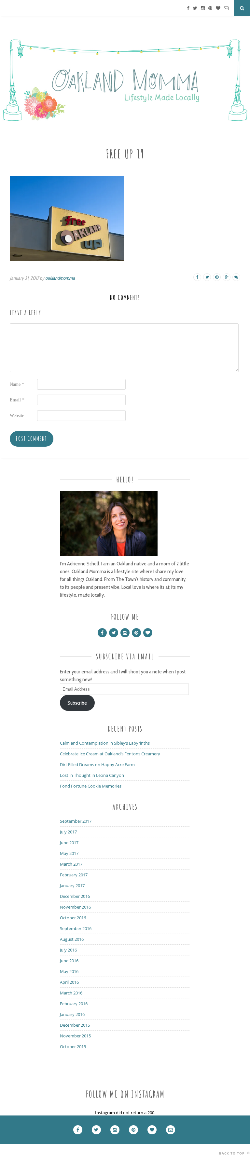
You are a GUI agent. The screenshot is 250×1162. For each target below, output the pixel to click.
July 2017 (68, 832)
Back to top (232, 1153)
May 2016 (69, 971)
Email (17, 400)
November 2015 (75, 1036)
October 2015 (73, 1046)
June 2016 (69, 961)
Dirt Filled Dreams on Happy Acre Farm (97, 764)
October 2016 (73, 918)
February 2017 (74, 875)
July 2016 (68, 950)
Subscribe (77, 703)
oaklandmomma (60, 278)
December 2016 (75, 896)
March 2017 (71, 864)
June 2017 (69, 842)
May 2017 (69, 853)
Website (17, 415)
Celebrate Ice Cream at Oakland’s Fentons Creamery (110, 754)
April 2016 (69, 982)
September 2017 (75, 821)
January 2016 (72, 1014)
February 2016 (74, 1004)
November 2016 (75, 907)
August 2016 (72, 939)
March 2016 (71, 993)
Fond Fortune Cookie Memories (90, 786)
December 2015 (75, 1025)
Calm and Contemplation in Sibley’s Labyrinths (105, 743)
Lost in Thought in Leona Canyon (92, 775)
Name (17, 384)
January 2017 (72, 885)
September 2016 (75, 928)
